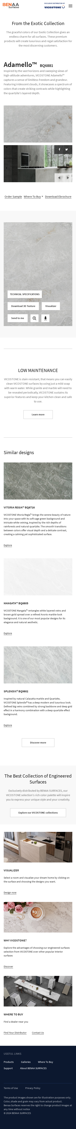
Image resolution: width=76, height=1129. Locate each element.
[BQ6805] (38, 576)
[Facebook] (59, 149)
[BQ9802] (38, 664)
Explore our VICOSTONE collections (38, 812)
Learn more (38, 414)
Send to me (17, 318)
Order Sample (13, 196)
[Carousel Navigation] (63, 176)
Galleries (26, 1062)
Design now (10, 892)
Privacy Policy (32, 1088)
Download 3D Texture (23, 306)
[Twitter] (66, 149)
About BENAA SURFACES (33, 1068)
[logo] (11, 6)
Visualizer (50, 306)
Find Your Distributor (15, 1032)
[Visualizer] (38, 847)
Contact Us (38, 1032)
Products (9, 1062)
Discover (8, 966)
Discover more (38, 742)
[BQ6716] (38, 481)
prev (59, 177)
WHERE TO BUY (13, 1014)
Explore (8, 545)
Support (8, 1068)
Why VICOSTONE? (15, 940)
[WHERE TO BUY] (38, 991)
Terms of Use (11, 1088)
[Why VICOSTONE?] (38, 917)
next (67, 177)
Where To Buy (45, 1062)
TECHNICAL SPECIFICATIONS (24, 294)
